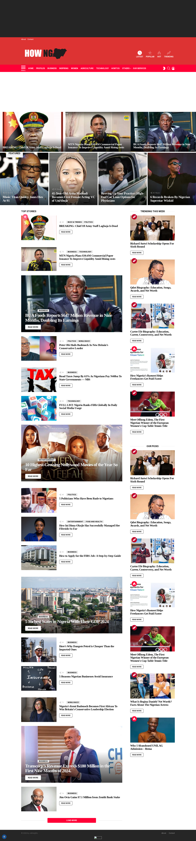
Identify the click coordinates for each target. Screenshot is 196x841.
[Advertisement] (98, 18)
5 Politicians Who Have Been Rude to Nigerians (86, 498)
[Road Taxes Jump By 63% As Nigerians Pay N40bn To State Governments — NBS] (39, 379)
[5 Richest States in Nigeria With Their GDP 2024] (71, 605)
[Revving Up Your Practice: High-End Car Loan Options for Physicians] (122, 179)
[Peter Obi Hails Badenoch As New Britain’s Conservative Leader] (39, 348)
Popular (150, 57)
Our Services (139, 68)
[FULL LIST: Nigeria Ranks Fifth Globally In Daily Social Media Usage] (39, 408)
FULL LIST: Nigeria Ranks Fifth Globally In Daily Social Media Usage (88, 406)
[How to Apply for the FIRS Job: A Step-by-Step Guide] (39, 557)
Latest (139, 57)
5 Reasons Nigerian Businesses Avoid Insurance (86, 676)
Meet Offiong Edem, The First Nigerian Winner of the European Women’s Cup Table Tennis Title (149, 422)
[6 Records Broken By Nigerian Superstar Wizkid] (172, 179)
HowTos (115, 68)
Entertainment (46, 460)
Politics (88, 222)
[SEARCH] (168, 68)
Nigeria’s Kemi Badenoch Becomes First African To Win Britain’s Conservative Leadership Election (88, 708)
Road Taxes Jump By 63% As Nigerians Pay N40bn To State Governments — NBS (90, 378)
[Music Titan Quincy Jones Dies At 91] (24, 179)
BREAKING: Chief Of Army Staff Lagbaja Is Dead (88, 226)
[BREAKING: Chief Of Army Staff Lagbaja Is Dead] (32, 132)
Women (74, 68)
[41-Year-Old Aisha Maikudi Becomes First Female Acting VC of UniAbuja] (73, 179)
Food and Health (94, 522)
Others (125, 68)
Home (30, 68)
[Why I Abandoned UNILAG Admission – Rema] (152, 730)
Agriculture (87, 68)
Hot (159, 57)
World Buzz (84, 341)
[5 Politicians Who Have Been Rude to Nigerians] (39, 500)
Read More (65, 232)
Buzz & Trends (75, 222)
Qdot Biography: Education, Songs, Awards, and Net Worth (150, 289)
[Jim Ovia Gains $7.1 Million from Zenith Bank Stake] (39, 799)
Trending (168, 57)
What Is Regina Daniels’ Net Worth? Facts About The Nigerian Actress (151, 703)
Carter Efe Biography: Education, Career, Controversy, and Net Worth (150, 333)
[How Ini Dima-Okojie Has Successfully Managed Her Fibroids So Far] (39, 529)
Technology (102, 68)
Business (52, 68)
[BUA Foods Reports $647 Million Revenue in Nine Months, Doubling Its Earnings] (163, 132)
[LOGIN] (173, 68)
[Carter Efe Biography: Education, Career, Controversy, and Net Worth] (152, 316)
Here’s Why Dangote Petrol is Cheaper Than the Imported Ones (86, 648)
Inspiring (63, 68)
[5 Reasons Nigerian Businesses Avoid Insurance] (39, 678)
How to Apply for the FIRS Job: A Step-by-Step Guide (90, 555)
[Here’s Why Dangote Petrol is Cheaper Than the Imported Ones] (39, 649)
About (23, 39)
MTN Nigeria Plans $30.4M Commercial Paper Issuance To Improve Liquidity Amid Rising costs (87, 257)
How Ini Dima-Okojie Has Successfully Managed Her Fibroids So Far (89, 527)
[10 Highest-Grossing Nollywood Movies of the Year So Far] (71, 453)
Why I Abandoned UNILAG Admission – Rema (146, 747)
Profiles (40, 68)
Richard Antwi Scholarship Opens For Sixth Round (152, 245)
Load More (71, 820)
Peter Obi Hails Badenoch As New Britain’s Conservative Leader (83, 346)
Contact (30, 39)
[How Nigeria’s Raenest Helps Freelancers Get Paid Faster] (152, 360)
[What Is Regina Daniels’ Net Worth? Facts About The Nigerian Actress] (152, 686)
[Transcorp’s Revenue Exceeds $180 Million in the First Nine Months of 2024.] (71, 754)
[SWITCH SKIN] (164, 68)
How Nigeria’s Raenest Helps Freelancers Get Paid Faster (146, 377)
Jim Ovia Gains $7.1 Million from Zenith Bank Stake (89, 797)
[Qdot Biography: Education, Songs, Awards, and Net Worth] (152, 272)
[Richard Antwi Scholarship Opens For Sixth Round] (152, 227)
